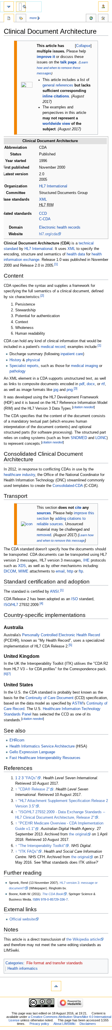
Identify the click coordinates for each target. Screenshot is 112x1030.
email (60, 571)
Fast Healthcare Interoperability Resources (44, 758)
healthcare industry (19, 475)
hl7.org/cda (48, 234)
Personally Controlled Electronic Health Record (61, 635)
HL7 (14, 605)
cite (78, 508)
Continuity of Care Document (50, 698)
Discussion (21, 18)
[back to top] (56, 986)
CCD (43, 214)
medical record (53, 347)
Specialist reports (23, 366)
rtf (103, 384)
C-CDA (45, 219)
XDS (22, 566)
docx (91, 384)
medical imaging (84, 366)
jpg (55, 390)
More (33, 18)
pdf (81, 384)
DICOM (10, 571)
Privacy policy (39, 1023)
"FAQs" (31, 778)
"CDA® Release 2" (34, 789)
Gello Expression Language (32, 752)
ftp (81, 571)
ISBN (36, 899)
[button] (83, 46)
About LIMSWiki (64, 1023)
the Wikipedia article (83, 939)
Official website (22, 919)
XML (43, 199)
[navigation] (9, 6)
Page (9, 18)
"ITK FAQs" (28, 852)
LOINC (101, 438)
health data (76, 254)
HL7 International (53, 186)
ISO (74, 599)
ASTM (77, 703)
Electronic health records (59, 227)
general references (58, 85)
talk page (68, 62)
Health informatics (22, 969)
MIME (23, 571)
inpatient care (72, 354)
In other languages (91, 18)
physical (33, 360)
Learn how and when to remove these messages (62, 68)
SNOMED (79, 438)
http (70, 571)
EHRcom (16, 740)
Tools (103, 18)
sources (44, 513)
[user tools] (103, 6)
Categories (14, 963)
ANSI (54, 592)
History (15, 360)
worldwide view (56, 124)
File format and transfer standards (54, 963)
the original (78, 834)
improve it (46, 57)
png (70, 390)
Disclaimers (88, 1023)
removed (44, 535)
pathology (17, 371)
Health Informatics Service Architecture (42, 746)
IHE (86, 560)
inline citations (56, 96)
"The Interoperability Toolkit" (41, 846)
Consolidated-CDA (68, 486)
